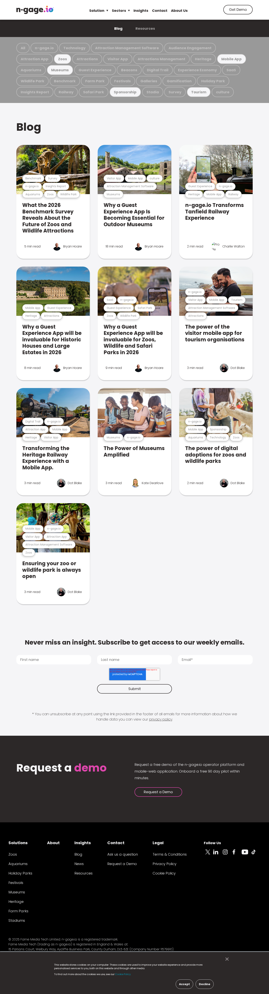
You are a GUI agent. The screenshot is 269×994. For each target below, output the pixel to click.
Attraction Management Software (127, 47)
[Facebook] (237, 854)
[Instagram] (227, 854)
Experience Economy (197, 70)
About (53, 843)
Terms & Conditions (170, 854)
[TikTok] (256, 854)
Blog (118, 28)
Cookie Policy (164, 873)
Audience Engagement (190, 47)
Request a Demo (158, 791)
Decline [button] (204, 984)
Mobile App (231, 59)
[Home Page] (35, 10)
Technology (74, 47)
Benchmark (65, 81)
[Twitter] (208, 854)
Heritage (203, 59)
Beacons (129, 70)
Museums (60, 70)
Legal (158, 843)
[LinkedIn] (218, 854)
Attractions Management (161, 59)
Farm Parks (18, 911)
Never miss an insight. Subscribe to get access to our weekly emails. (134, 642)
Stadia (153, 92)
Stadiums (16, 920)
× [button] (225, 959)
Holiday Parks (20, 873)
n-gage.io (44, 47)
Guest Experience (95, 70)
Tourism (198, 92)
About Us (179, 10)
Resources (145, 28)
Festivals (122, 81)
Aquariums (31, 70)
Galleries (148, 81)
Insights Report (35, 92)
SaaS (231, 70)
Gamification (179, 81)
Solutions (18, 843)
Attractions (87, 59)
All (23, 47)
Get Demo (238, 9)
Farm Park (95, 81)
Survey (175, 92)
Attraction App (34, 59)
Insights (141, 10)
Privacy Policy (164, 863)
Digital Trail (157, 70)
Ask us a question (122, 854)
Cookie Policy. (123, 974)
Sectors (119, 10)
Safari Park (93, 92)
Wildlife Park (32, 81)
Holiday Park (213, 81)
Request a (61, 768)
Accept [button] (184, 984)
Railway (66, 92)
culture (222, 92)
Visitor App (118, 59)
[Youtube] (246, 854)
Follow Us (212, 842)
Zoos (62, 59)
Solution (96, 10)
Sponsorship (125, 92)
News (79, 863)
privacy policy (160, 719)
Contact (159, 10)
